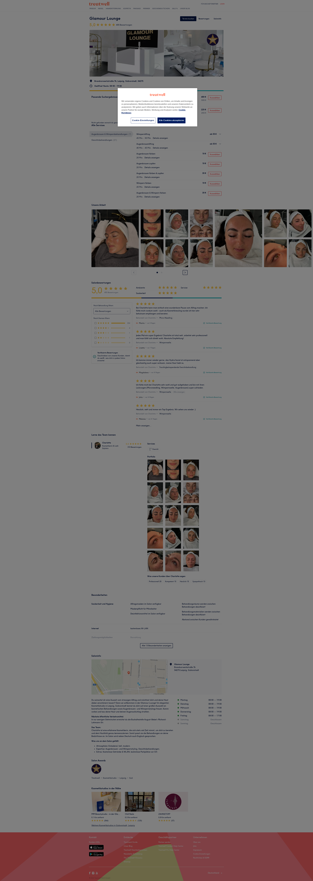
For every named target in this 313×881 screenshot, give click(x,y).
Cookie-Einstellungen (143, 120)
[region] (157, 107)
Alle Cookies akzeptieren (171, 120)
